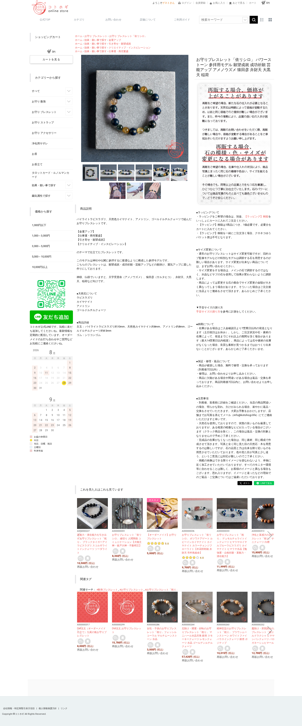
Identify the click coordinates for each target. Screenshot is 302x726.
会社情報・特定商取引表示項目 (19, 708)
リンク (64, 708)
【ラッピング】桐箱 (256, 216)
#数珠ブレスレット (107, 589)
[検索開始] (254, 20)
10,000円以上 (40, 267)
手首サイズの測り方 (208, 311)
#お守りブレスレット (131, 589)
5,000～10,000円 (41, 256)
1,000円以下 (39, 225)
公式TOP (45, 19)
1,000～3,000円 (41, 235)
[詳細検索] (245, 19)
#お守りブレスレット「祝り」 (162, 589)
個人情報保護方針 (48, 708)
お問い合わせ (113, 19)
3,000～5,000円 (41, 246)
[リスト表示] (262, 20)
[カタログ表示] (270, 20)
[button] (85, 108)
